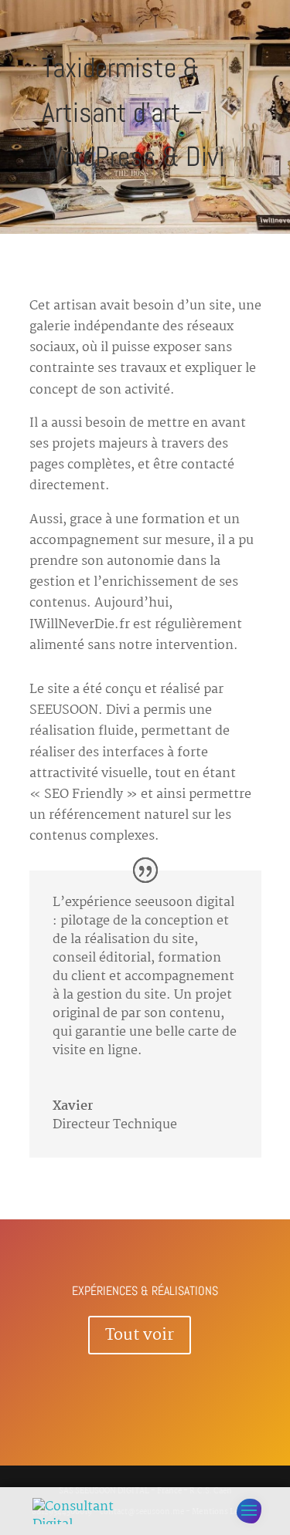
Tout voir (139, 1335)
